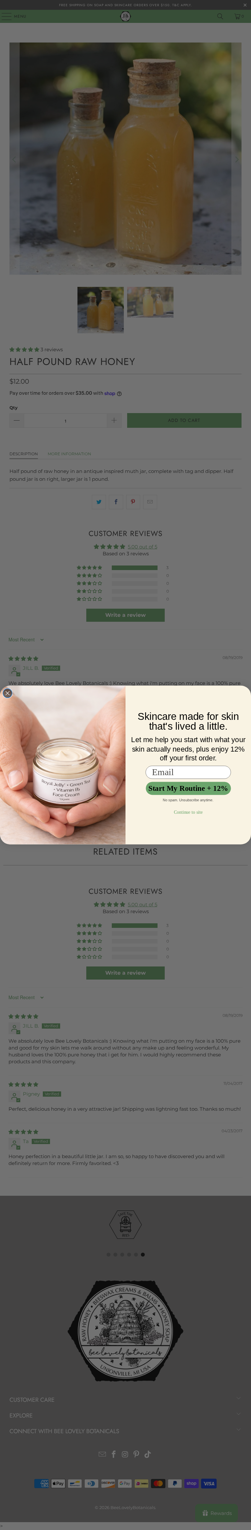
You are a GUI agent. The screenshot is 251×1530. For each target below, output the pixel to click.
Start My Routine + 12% (188, 788)
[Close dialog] (7, 693)
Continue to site (188, 812)
